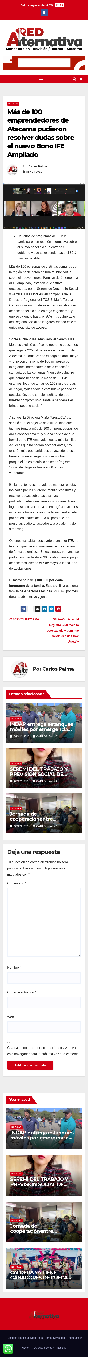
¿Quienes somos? (43, 1347)
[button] (74, 79)
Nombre (14, 967)
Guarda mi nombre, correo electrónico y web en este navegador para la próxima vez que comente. (43, 1051)
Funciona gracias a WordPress (25, 1337)
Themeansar (74, 1337)
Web (10, 1017)
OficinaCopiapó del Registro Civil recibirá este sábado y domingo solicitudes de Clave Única (63, 630)
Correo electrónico (21, 992)
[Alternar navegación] (41, 79)
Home (25, 1347)
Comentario (16, 883)
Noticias (13, 103)
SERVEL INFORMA (25, 619)
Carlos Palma (37, 166)
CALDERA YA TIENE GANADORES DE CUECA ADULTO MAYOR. (38, 1278)
